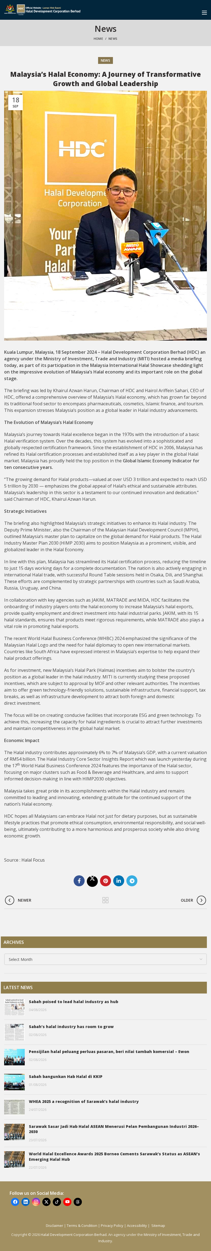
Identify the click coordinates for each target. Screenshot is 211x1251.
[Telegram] (131, 880)
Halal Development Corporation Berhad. (74, 1234)
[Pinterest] (105, 880)
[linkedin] (118, 880)
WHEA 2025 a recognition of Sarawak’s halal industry (84, 1101)
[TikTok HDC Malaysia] (57, 1202)
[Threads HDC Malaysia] (78, 1202)
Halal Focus (33, 860)
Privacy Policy (112, 1225)
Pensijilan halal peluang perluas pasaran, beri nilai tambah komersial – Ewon (109, 1051)
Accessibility (137, 1225)
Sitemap (158, 1225)
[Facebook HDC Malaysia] (15, 1202)
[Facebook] (79, 880)
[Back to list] (105, 900)
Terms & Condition (82, 1225)
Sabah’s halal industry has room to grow (71, 1026)
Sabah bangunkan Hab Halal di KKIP (65, 1076)
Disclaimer (54, 1225)
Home (98, 38)
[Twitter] (92, 881)
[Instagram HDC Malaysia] (36, 1202)
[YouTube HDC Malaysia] (67, 1202)
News (113, 38)
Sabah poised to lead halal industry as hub (73, 1001)
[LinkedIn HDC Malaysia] (25, 1202)
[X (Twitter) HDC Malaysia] (46, 1202)
